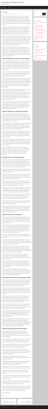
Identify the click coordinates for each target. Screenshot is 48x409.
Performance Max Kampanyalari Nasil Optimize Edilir (40, 22)
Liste (9, 7)
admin (14, 14)
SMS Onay (36, 47)
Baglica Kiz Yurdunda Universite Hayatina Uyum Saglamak (39, 38)
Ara (35, 11)
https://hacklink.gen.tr (6, 392)
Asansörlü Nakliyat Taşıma (12, 2)
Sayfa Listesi (3, 7)
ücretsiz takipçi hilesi (38, 58)
